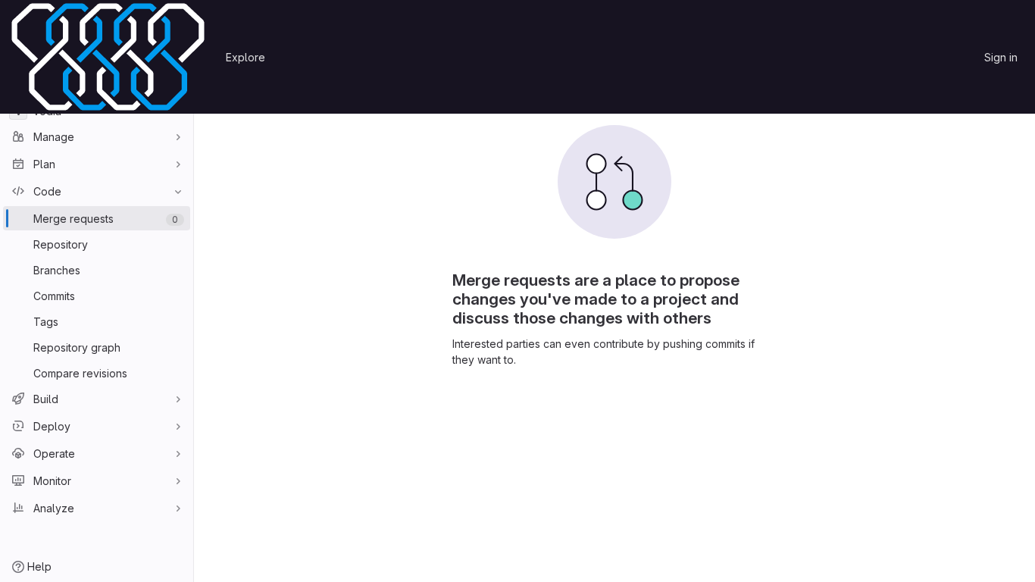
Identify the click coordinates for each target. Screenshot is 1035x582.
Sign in (1001, 57)
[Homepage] (108, 57)
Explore (245, 57)
